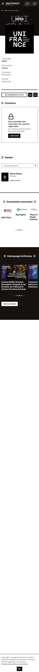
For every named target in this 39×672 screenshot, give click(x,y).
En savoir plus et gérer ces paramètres (14, 664)
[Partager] (30, 95)
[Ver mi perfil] (34, 4)
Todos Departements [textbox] (11, 166)
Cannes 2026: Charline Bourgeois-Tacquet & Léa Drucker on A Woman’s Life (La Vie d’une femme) (13, 285)
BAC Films (6, 217)
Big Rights (21, 215)
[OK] (19, 669)
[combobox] (19, 166)
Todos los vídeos (9, 304)
